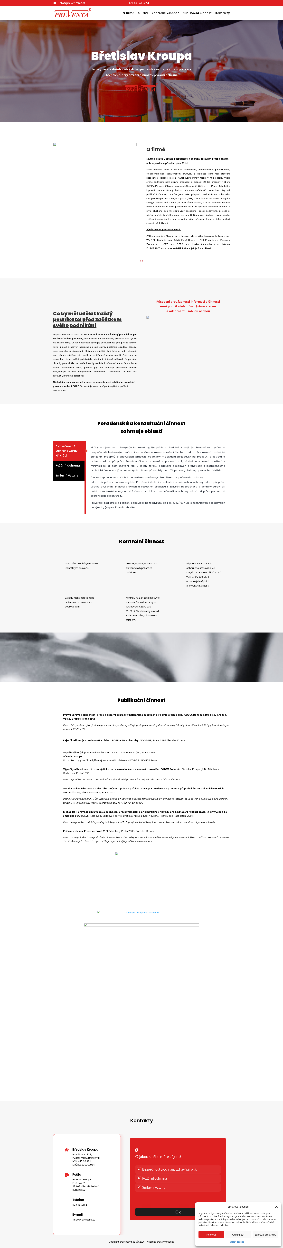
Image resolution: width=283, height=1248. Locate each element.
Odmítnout (238, 1234)
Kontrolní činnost (165, 13)
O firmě (128, 13)
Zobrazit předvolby (265, 1234)
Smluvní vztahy (67, 475)
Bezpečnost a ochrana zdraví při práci (67, 451)
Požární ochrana (68, 466)
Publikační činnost (197, 13)
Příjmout (211, 1234)
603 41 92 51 (141, 3)
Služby (143, 13)
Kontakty (222, 13)
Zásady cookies (236, 1241)
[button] (276, 1206)
